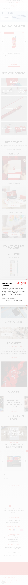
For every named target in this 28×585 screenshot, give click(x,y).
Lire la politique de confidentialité (9, 298)
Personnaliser (14, 303)
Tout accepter (23, 303)
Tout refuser (5, 303)
